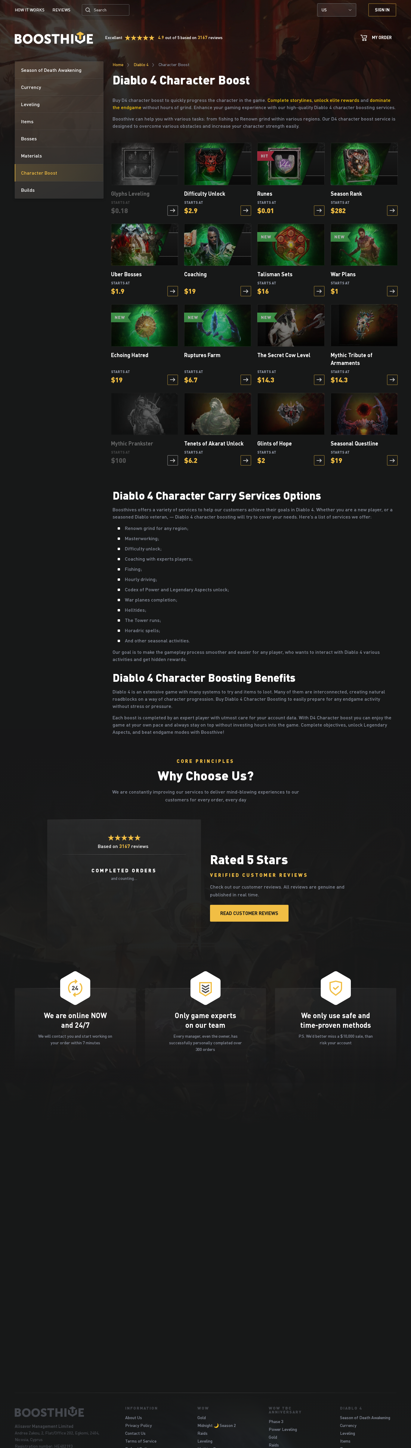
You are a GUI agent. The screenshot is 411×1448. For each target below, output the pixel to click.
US (324, 9)
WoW (203, 1408)
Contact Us (135, 1433)
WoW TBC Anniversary (285, 1410)
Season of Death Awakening (365, 1417)
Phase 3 (276, 1421)
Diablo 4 (141, 64)
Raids (202, 1433)
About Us (133, 1417)
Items (345, 1440)
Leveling (204, 1440)
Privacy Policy (138, 1425)
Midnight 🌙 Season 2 (216, 1425)
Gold (201, 1417)
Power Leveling (283, 1429)
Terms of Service (140, 1440)
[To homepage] (62, 1411)
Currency (348, 1425)
